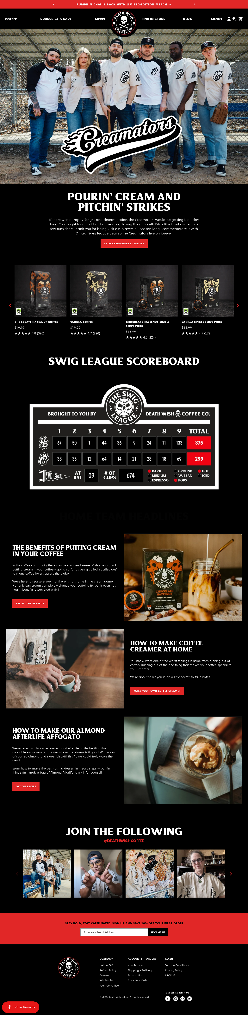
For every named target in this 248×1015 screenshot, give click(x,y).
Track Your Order (138, 980)
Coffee (11, 19)
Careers (104, 975)
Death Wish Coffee (118, 996)
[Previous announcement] (53, 4)
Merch (100, 19)
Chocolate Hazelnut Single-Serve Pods (150, 268)
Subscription (135, 975)
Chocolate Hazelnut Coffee (35, 266)
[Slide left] (10, 305)
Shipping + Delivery (140, 970)
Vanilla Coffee (81, 266)
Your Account (135, 965)
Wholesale (106, 980)
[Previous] (17, 873)
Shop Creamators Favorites (124, 243)
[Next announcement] (194, 4)
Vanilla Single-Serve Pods (201, 266)
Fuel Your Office (109, 985)
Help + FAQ (106, 965)
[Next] (231, 873)
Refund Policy (108, 970)
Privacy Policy (173, 970)
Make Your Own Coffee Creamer (157, 690)
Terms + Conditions (177, 965)
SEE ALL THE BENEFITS (30, 603)
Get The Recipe (26, 786)
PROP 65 (170, 975)
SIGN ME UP (158, 932)
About (216, 19)
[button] (11, 18)
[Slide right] (238, 305)
